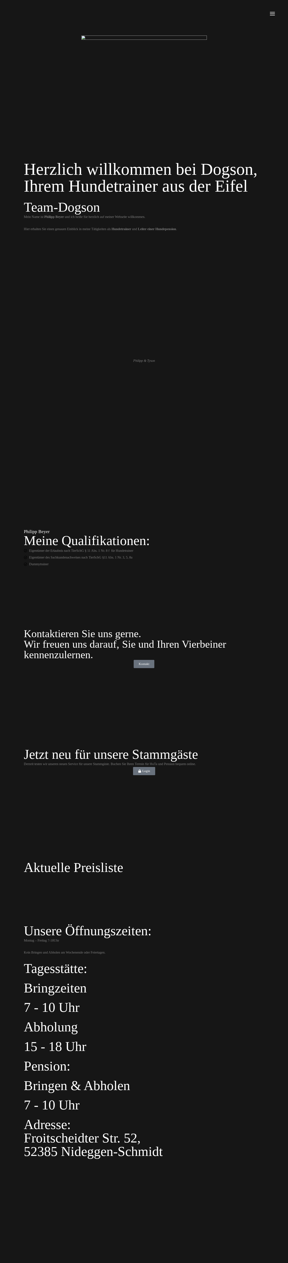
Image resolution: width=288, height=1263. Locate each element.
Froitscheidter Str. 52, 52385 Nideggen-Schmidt (93, 1144)
